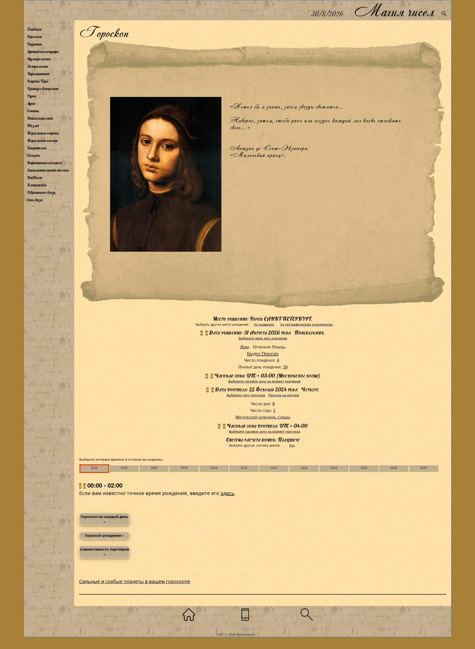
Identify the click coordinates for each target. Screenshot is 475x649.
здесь (227, 492)
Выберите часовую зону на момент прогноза (264, 431)
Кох (292, 445)
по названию (264, 324)
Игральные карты (43, 133)
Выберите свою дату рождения (262, 338)
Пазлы (33, 125)
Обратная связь (41, 192)
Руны (31, 95)
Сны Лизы (35, 199)
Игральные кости (42, 140)
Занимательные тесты (48, 170)
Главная (34, 29)
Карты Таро (37, 81)
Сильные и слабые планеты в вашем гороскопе (134, 581)
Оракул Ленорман (42, 88)
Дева (244, 346)
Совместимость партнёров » (104, 552)
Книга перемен (40, 118)
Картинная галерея (44, 162)
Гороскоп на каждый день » (104, 519)
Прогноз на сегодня (283, 395)
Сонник (33, 110)
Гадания (34, 44)
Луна (31, 103)
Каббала (34, 177)
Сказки (33, 155)
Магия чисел (394, 10)
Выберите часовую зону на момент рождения (264, 381)
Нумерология (38, 58)
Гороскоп (34, 36)
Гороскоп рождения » (104, 535)
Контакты (37, 184)
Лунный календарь (43, 51)
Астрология (37, 66)
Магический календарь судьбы (263, 417)
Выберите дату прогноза (246, 395)
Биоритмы (37, 147)
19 (285, 366)
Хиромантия (38, 73)
